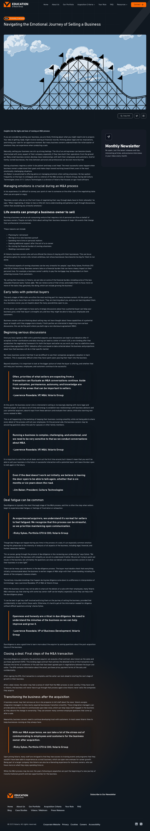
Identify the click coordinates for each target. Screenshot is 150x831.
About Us (21, 806)
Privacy (65, 824)
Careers (83, 824)
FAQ (79, 806)
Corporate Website (51, 824)
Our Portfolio (34, 806)
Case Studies (21, 810)
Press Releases (58, 810)
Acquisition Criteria (52, 806)
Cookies (74, 824)
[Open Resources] (126, 4)
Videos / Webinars (39, 810)
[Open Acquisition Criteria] (94, 4)
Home (10, 806)
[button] (137, 115)
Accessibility (94, 824)
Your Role (69, 806)
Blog (10, 810)
